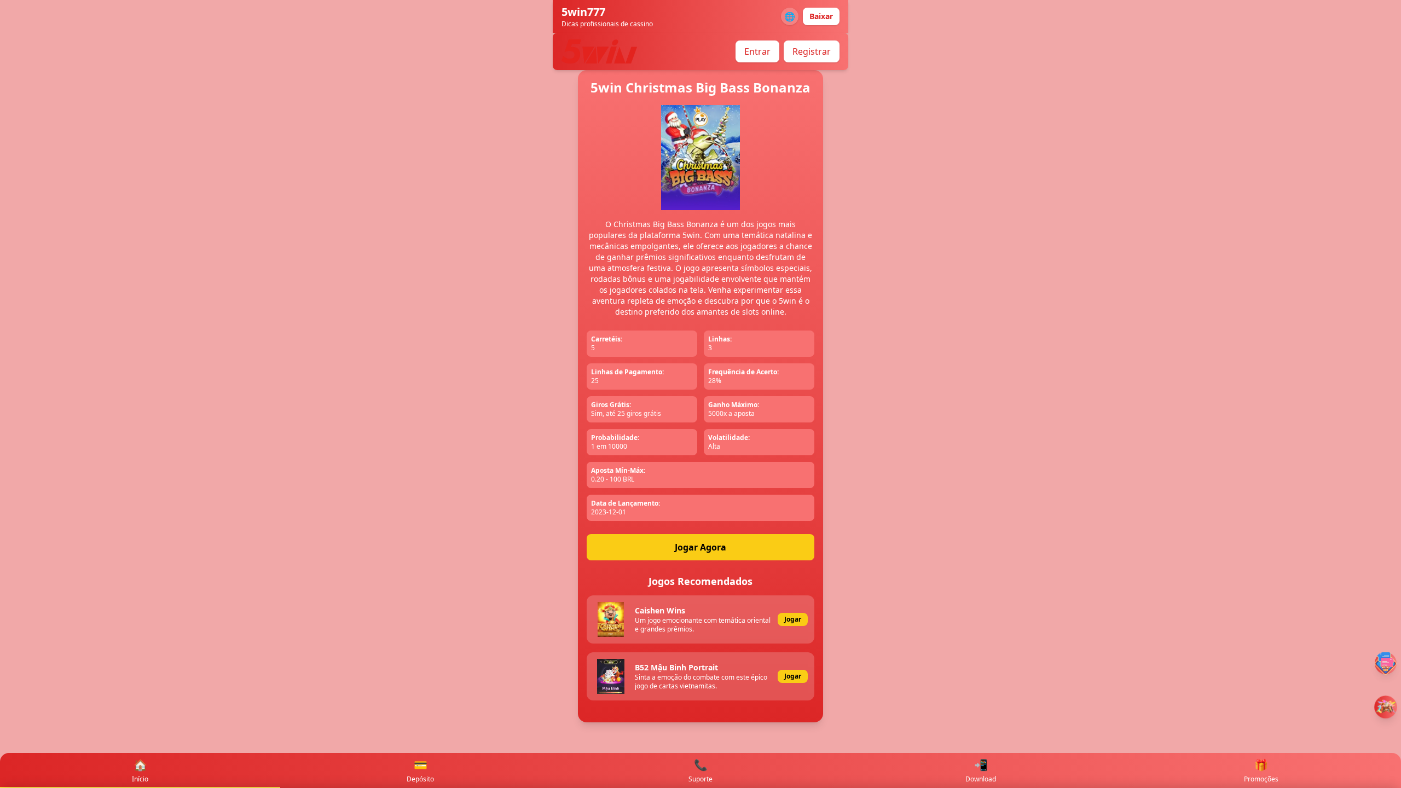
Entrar (757, 51)
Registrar (811, 51)
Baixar (821, 16)
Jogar (792, 619)
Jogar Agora (700, 547)
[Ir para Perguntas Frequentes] (1386, 663)
